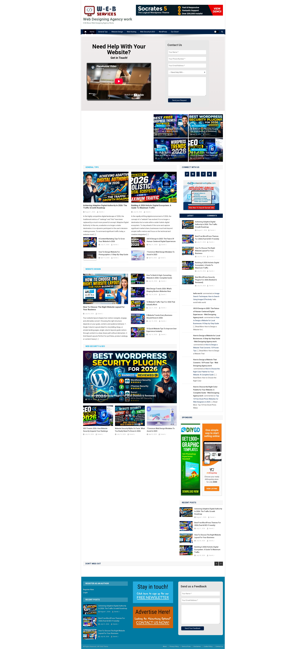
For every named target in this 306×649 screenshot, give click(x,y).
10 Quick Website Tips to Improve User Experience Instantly (161, 330)
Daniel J (172, 134)
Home (92, 32)
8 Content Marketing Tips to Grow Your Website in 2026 (112, 240)
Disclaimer (197, 646)
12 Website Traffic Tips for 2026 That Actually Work (160, 303)
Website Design (117, 32)
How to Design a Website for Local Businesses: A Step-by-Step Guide (206, 320)
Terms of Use (186, 646)
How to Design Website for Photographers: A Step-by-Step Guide (113, 253)
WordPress (163, 32)
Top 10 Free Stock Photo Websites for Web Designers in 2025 (206, 399)
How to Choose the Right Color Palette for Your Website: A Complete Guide (206, 372)
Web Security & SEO (147, 32)
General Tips (103, 32)
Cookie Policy (208, 646)
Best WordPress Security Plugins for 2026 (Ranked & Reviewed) (204, 130)
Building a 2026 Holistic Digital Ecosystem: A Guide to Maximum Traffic (151, 206)
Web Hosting (131, 32)
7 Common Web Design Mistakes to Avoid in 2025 (161, 253)
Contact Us (219, 646)
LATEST (190, 216)
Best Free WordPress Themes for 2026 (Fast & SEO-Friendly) (169, 130)
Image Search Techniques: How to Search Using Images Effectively (206, 296)
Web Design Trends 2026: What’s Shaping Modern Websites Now (159, 290)
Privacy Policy (174, 646)
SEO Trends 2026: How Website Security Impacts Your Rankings (203, 154)
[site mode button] (216, 32)
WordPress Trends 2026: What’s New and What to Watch (168, 154)
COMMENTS (212, 216)
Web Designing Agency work (107, 19)
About (165, 646)
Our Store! (175, 32)
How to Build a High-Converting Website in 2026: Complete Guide (159, 276)
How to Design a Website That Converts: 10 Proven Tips (206, 348)
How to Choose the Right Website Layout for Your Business (104, 308)
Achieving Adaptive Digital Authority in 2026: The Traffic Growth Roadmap (105, 206)
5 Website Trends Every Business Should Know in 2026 (159, 316)
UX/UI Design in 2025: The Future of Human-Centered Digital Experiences (161, 240)
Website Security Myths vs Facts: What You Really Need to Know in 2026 (130, 429)
